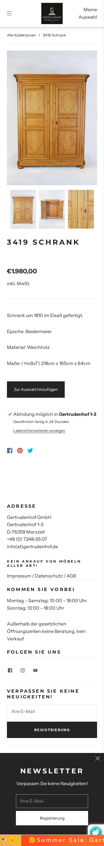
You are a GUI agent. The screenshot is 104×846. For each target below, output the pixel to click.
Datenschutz (49, 576)
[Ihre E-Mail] (52, 711)
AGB (71, 576)
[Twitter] (30, 450)
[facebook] (9, 670)
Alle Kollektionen (21, 35)
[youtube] (35, 670)
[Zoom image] (52, 119)
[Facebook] (10, 450)
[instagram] (22, 670)
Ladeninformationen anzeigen (39, 430)
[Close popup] (97, 759)
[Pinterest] (20, 450)
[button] (16, 119)
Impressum (19, 576)
